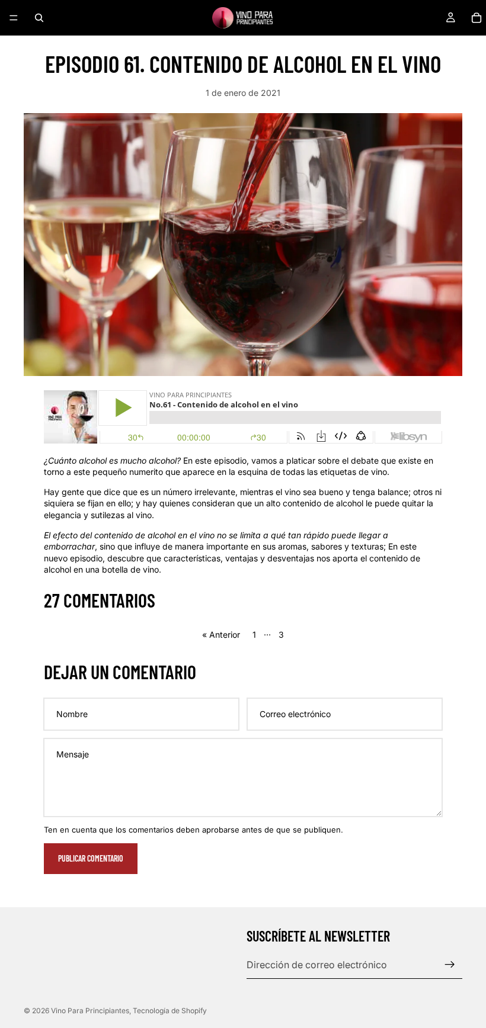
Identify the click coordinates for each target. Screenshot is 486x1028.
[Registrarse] (449, 964)
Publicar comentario (90, 858)
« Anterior (221, 634)
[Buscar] (39, 18)
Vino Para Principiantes (90, 1010)
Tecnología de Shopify (170, 1010)
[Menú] (13, 17)
